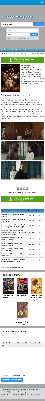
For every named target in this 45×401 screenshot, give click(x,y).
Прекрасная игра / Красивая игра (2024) (36, 297)
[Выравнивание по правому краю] (26, 342)
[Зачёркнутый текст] (14, 342)
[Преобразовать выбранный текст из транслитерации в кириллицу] (39, 342)
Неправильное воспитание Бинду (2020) (22, 322)
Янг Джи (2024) (22, 295)
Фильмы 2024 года (13, 54)
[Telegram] (24, 188)
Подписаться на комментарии (14, 375)
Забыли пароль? (23, 38)
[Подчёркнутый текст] (10, 342)
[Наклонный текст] (6, 342)
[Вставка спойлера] (3, 345)
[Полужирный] (3, 342)
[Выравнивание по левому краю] (18, 342)
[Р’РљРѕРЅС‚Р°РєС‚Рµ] (18, 188)
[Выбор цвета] (31, 342)
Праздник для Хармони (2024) (8, 296)
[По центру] (22, 342)
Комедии (23, 54)
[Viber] (27, 188)
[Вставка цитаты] (35, 342)
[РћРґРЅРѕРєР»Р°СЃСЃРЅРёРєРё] (21, 188)
